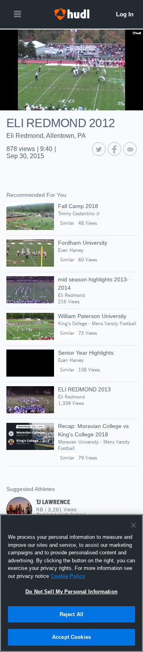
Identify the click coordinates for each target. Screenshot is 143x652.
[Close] (133, 525)
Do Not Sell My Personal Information (71, 592)
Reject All (71, 614)
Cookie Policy (68, 576)
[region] (71, 583)
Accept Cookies (71, 637)
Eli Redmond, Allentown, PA (46, 135)
